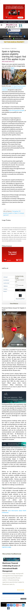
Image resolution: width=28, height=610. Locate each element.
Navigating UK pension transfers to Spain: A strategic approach (13, 213)
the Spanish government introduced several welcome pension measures (14, 88)
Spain (12, 68)
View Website (14, 303)
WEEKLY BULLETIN (21, 22)
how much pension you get (16, 110)
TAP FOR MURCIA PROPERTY (14, 42)
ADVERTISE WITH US (12, 22)
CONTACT (5, 22)
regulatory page (6, 547)
